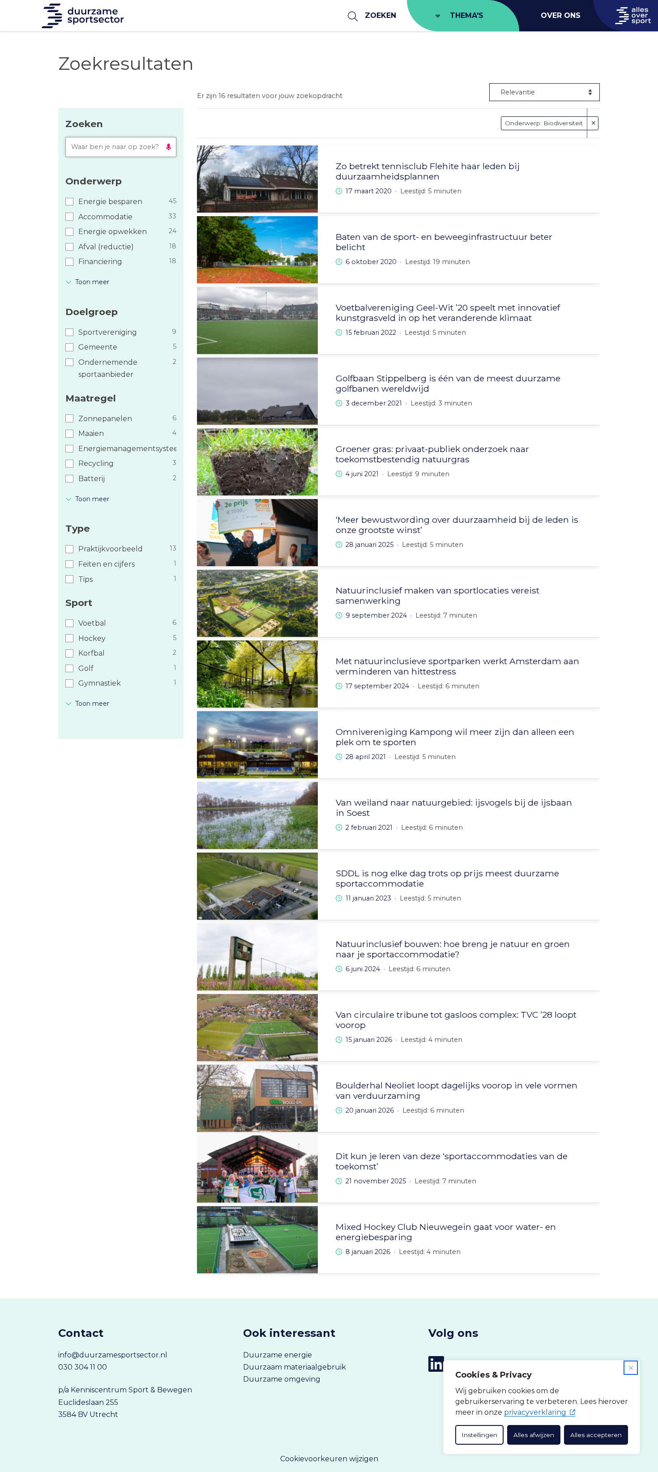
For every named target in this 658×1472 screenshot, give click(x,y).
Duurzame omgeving (281, 1379)
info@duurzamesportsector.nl (112, 1355)
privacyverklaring (535, 1412)
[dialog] (541, 1407)
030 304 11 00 (82, 1367)
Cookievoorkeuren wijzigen (329, 1459)
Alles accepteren (596, 1434)
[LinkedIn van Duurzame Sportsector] (436, 1364)
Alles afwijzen (533, 1434)
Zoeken (380, 15)
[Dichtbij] (630, 1367)
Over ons (561, 15)
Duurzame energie (277, 1355)
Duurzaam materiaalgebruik (294, 1367)
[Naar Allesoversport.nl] (626, 15)
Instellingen (479, 1434)
